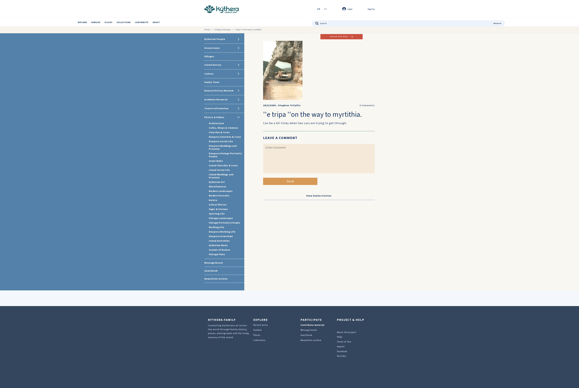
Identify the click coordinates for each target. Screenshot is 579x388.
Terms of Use (344, 341)
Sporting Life (217, 213)
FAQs (339, 337)
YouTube (341, 356)
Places (108, 22)
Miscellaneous (217, 186)
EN (318, 9)
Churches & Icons (219, 132)
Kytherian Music (218, 245)
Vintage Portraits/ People (224, 222)
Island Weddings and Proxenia (221, 176)
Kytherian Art (217, 182)
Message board (309, 330)
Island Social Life (219, 170)
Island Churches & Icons (223, 165)
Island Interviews (219, 240)
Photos (207, 29)
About (156, 22)
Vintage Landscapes (222, 29)
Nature (213, 200)
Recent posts (260, 325)
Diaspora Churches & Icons (225, 137)
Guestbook (306, 335)
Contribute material (312, 325)
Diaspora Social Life (221, 141)
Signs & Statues (218, 209)
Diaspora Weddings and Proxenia (223, 147)
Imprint (341, 346)
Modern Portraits (219, 195)
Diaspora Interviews (221, 236)
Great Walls (216, 161)
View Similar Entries (319, 195)
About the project (346, 332)
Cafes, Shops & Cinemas (223, 128)
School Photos (218, 204)
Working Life (216, 227)
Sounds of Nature (219, 250)
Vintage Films (217, 254)
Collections (124, 22)
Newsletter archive (311, 340)
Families (96, 22)
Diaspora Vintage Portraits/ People (225, 155)
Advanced (497, 23)
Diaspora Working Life (222, 231)
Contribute (141, 22)
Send (290, 181)
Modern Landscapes (221, 191)
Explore (82, 22)
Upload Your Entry (339, 36)
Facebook (342, 351)
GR (325, 9)
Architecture (216, 123)
